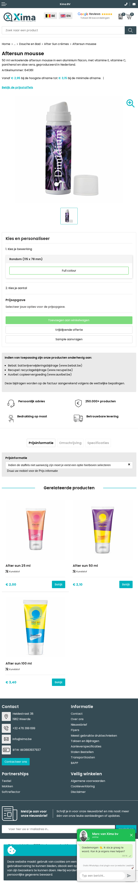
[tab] (41, 443)
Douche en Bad (29, 44)
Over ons (77, 719)
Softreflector (11, 792)
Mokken (7, 786)
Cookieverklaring (83, 786)
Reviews (94, 14)
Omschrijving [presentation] (70, 443)
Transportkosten (83, 757)
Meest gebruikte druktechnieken (94, 736)
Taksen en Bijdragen (85, 741)
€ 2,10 (77, 584)
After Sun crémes (56, 44)
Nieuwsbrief (79, 725)
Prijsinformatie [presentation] (41, 443)
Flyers (75, 730)
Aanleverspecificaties (86, 746)
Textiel (6, 781)
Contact (77, 714)
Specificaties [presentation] (98, 443)
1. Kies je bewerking (19, 249)
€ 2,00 (11, 584)
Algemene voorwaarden (88, 781)
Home (6, 44)
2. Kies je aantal (16, 288)
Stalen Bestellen (82, 752)
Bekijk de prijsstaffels (17, 87)
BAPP (74, 763)
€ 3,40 (11, 682)
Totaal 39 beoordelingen (95, 18)
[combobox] (63, 30)
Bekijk (59, 584)
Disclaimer (78, 792)
